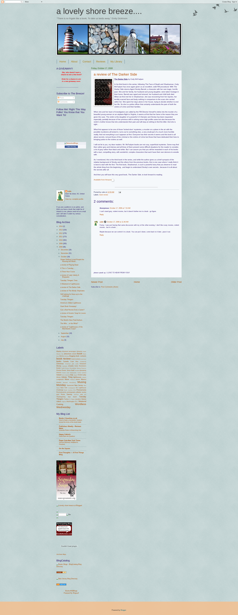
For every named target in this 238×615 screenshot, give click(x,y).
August (63, 336)
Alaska (58, 351)
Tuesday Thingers (66, 299)
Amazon (79, 351)
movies (58, 382)
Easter (58, 368)
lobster (84, 377)
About (74, 61)
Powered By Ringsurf (71, 593)
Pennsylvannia (61, 392)
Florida (58, 370)
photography (71, 392)
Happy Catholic (65, 434)
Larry (84, 375)
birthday (66, 356)
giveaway (83, 370)
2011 (61, 237)
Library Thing (66, 377)
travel (75, 397)
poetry (84, 392)
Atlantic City (59, 354)
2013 (61, 230)
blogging (72, 356)
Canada (66, 361)
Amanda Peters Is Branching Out (70, 430)
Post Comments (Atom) (109, 287)
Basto (84, 354)
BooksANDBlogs (71, 591)
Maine (67, 379)
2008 (61, 247)
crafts (76, 363)
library (58, 377)
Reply (102, 214)
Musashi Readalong (69, 382)
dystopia (64, 366)
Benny (62, 356)
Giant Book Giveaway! (68, 306)
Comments (63, 102)
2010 (61, 240)
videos (58, 401)
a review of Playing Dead (69, 265)
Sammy (69, 394)
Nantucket (70, 385)
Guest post (65, 372)
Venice (83, 399)
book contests (81, 356)
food (72, 370)
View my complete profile (74, 199)
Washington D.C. (72, 401)
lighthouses (77, 377)
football (77, 370)
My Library (116, 61)
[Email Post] (119, 192)
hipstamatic (73, 372)
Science (76, 394)
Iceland (84, 372)
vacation (78, 399)
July (62, 340)
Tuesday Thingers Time (68, 280)
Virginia (64, 401)
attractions (68, 354)
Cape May (74, 361)
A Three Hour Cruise (67, 272)
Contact (87, 61)
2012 (61, 233)
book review (103, 195)
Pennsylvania (81, 390)
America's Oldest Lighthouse (70, 303)
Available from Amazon (103, 180)
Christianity (83, 361)
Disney (58, 366)
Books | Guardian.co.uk (68, 418)
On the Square (64, 448)
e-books (71, 366)
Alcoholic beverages (69, 351)
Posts (61, 98)
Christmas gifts (69, 363)
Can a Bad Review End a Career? (72, 310)
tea (85, 394)
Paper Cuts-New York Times (69, 440)
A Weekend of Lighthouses (70, 284)
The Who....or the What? (69, 323)
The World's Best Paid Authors (71, 320)
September (65, 333)
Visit (61, 554)
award (74, 354)
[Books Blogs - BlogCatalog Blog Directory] (71, 566)
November (65, 253)
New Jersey (78, 385)
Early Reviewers (80, 366)
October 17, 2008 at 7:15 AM (120, 208)
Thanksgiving (60, 397)
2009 (61, 243)
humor (79, 372)
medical (72, 379)
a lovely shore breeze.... (99, 11)
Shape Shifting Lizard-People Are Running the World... (72, 260)
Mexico (83, 379)
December (65, 250)
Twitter (73, 399)
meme (78, 379)
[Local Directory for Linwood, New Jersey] (61, 573)
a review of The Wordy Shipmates (72, 291)
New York (63, 387)
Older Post (176, 282)
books (58, 361)
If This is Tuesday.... (67, 268)
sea (81, 394)
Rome (63, 394)
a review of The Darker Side (115, 74)
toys (69, 397)
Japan (75, 375)
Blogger (123, 610)
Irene (63, 375)
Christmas (60, 364)
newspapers (71, 387)
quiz (57, 394)
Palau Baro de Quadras (67, 436)
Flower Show (66, 370)
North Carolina (68, 390)
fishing (79, 368)
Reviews (100, 61)
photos (78, 392)
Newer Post (97, 282)
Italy (71, 375)
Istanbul (67, 375)
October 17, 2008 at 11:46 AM (117, 222)
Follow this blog (71, 146)
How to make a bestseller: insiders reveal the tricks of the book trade (70, 421)
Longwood (60, 379)
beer (57, 356)
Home (62, 61)
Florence (83, 368)
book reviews (75, 359)
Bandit (79, 354)
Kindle (80, 375)
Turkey (66, 399)
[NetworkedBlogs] (71, 143)
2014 (61, 226)
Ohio (74, 390)
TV (70, 399)
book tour (83, 359)
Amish (84, 351)
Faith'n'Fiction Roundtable (68, 368)
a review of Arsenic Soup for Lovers (73, 313)
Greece (58, 372)
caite (101, 222)
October (64, 257)
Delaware (83, 363)
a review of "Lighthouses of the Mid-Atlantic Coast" (71, 328)
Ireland (58, 375)
